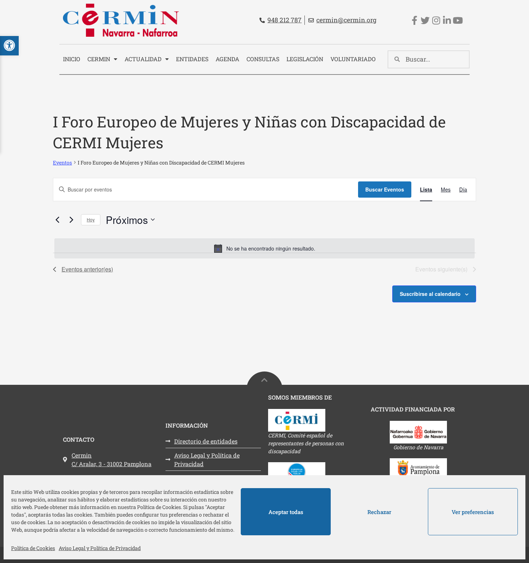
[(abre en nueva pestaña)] (315, 420)
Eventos (62, 162)
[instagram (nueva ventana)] (435, 20)
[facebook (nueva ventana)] (414, 20)
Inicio (71, 59)
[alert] (264, 248)
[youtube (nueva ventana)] (457, 20)
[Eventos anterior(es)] (57, 219)
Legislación (304, 59)
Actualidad (143, 59)
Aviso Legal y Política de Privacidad (100, 548)
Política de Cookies (33, 548)
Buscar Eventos (384, 189)
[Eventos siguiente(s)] (71, 219)
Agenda (227, 59)
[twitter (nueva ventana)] (425, 20)
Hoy (91, 219)
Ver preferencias (473, 511)
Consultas (263, 59)
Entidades (192, 59)
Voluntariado (353, 59)
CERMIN (98, 59)
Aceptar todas (285, 511)
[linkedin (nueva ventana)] (446, 20)
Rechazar (379, 511)
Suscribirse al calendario (430, 293)
